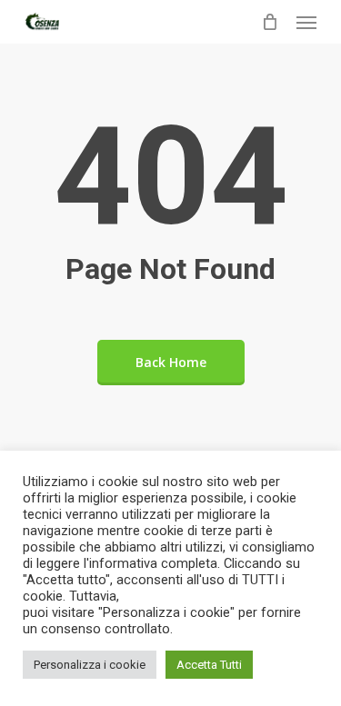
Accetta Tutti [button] (209, 664)
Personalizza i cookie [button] (89, 664)
